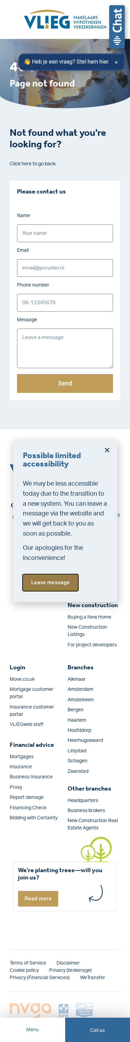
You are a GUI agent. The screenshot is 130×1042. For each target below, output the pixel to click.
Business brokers (86, 810)
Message (27, 319)
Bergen (76, 710)
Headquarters (83, 800)
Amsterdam (80, 689)
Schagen (77, 761)
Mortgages (22, 756)
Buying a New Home (89, 617)
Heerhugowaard (85, 740)
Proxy (16, 787)
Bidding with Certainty (34, 818)
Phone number (33, 285)
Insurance (21, 766)
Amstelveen (81, 699)
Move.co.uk (22, 679)
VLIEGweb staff (26, 724)
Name (23, 215)
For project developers (92, 645)
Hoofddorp (79, 730)
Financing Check (28, 807)
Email (23, 250)
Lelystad (77, 751)
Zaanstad (78, 771)
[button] (107, 450)
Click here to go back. (33, 164)
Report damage (27, 797)
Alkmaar (77, 679)
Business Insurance (31, 777)
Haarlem (77, 720)
